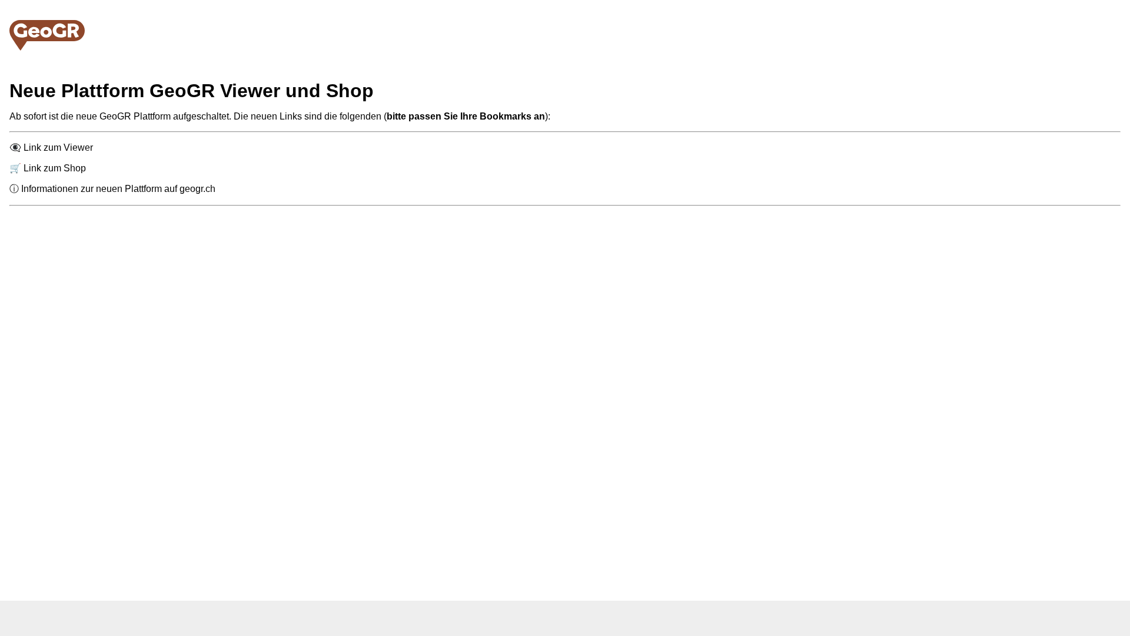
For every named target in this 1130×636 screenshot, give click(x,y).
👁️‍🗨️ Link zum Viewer (51, 148)
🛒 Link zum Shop (47, 168)
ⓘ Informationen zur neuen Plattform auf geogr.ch (112, 189)
